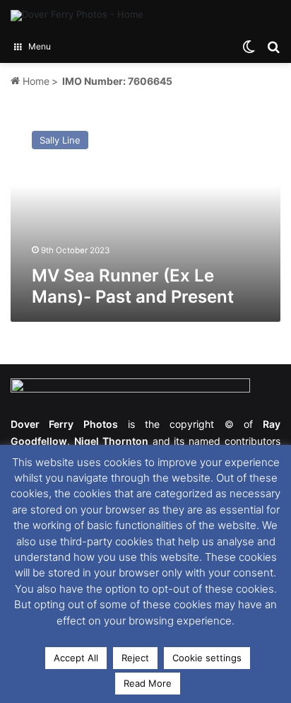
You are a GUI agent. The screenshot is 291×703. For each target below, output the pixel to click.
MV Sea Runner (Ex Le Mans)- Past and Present (133, 286)
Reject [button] (135, 657)
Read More (148, 683)
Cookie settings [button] (207, 657)
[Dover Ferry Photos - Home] (77, 15)
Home (34, 81)
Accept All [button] (76, 657)
